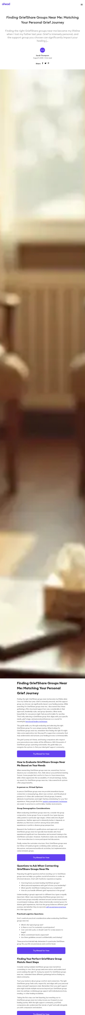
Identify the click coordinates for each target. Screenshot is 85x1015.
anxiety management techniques (55, 801)
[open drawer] (81, 5)
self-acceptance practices (56, 907)
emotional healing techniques (36, 722)
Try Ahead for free (41, 754)
